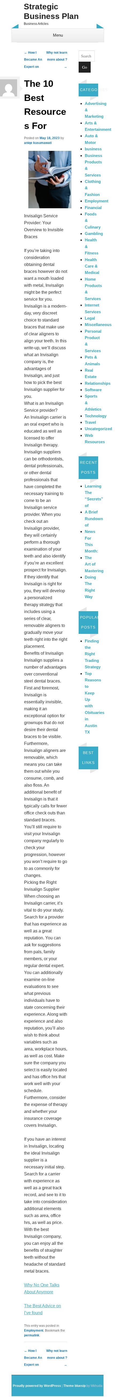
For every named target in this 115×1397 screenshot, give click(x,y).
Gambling (94, 233)
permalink (31, 1335)
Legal (90, 318)
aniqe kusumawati (38, 143)
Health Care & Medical (92, 266)
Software (93, 389)
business (93, 149)
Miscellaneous (98, 324)
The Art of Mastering (94, 564)
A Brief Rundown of (94, 518)
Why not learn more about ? (56, 60)
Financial (93, 207)
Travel (90, 422)
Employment (33, 1330)
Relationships (97, 383)
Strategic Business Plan (51, 11)
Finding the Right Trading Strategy (93, 654)
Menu (58, 35)
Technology (95, 416)
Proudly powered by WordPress (37, 1386)
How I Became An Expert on (33, 60)
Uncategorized (98, 428)
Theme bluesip (74, 1386)
